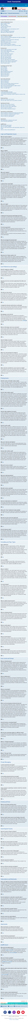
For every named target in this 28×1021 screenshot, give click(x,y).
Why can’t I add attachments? (6, 57)
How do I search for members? (6, 107)
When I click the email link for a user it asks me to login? (11, 45)
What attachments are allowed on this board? (9, 120)
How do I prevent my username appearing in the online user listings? (13, 37)
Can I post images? (4, 70)
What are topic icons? (5, 76)
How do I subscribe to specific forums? (8, 115)
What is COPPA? (4, 24)
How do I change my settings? (6, 36)
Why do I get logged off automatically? (7, 31)
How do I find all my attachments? (7, 121)
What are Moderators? (5, 81)
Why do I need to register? (5, 23)
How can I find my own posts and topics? (8, 108)
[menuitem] (3, 11)
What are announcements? (6, 72)
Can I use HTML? (4, 68)
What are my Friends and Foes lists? (7, 99)
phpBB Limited (9, 950)
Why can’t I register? (4, 25)
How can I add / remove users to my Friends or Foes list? (11, 100)
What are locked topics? (5, 74)
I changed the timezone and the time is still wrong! (10, 39)
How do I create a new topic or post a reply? (9, 49)
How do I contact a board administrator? (8, 129)
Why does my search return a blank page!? (8, 106)
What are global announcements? (7, 71)
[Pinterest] (18, 1012)
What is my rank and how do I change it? (8, 44)
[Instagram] (14, 1012)
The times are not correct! (5, 38)
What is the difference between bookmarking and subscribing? (12, 112)
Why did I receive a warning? (6, 58)
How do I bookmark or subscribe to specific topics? (10, 113)
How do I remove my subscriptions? (7, 116)
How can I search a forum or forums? (7, 104)
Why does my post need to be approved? (8, 61)
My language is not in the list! (6, 40)
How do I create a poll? (5, 52)
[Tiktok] (9, 1012)
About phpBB (12, 952)
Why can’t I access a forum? (6, 56)
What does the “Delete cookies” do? (7, 32)
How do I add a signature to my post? (7, 51)
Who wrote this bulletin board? (6, 125)
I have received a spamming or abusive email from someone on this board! (13, 95)
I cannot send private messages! (7, 91)
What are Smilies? (4, 69)
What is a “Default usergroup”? (6, 86)
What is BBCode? (4, 66)
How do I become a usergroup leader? (8, 84)
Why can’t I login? (4, 27)
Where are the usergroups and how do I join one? (10, 83)
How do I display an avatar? (6, 43)
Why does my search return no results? (8, 105)
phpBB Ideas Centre (6, 961)
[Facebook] (5, 1012)
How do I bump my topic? (5, 63)
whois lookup (4, 974)
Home (3, 5)
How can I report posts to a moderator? (8, 59)
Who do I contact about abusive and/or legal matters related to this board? (13, 128)
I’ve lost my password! (5, 30)
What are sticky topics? (5, 73)
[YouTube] (23, 1012)
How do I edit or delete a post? (6, 50)
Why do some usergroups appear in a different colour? (10, 85)
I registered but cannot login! (6, 26)
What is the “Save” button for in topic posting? (9, 60)
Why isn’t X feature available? (6, 126)
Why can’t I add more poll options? (7, 53)
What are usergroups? (5, 82)
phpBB (23, 320)
